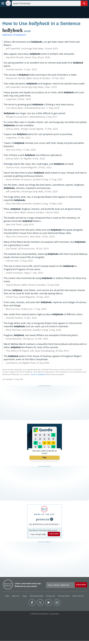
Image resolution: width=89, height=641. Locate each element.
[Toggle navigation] (3, 3)
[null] (51, 519)
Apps (24, 596)
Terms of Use (78, 596)
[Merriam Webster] (44, 509)
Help (7, 596)
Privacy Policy (64, 596)
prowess (43, 519)
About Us (16, 596)
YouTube (48, 602)
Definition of (13, 34)
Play (44, 458)
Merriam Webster (8, 584)
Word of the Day (44, 514)
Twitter (40, 602)
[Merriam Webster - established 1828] (8, 3)
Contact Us (51, 596)
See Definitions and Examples (43, 524)
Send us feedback (38, 374)
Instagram (57, 602)
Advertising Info (37, 596)
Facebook (32, 602)
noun (27, 31)
